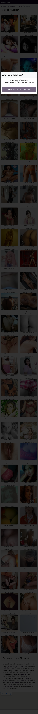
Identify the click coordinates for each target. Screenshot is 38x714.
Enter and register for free (19, 89)
